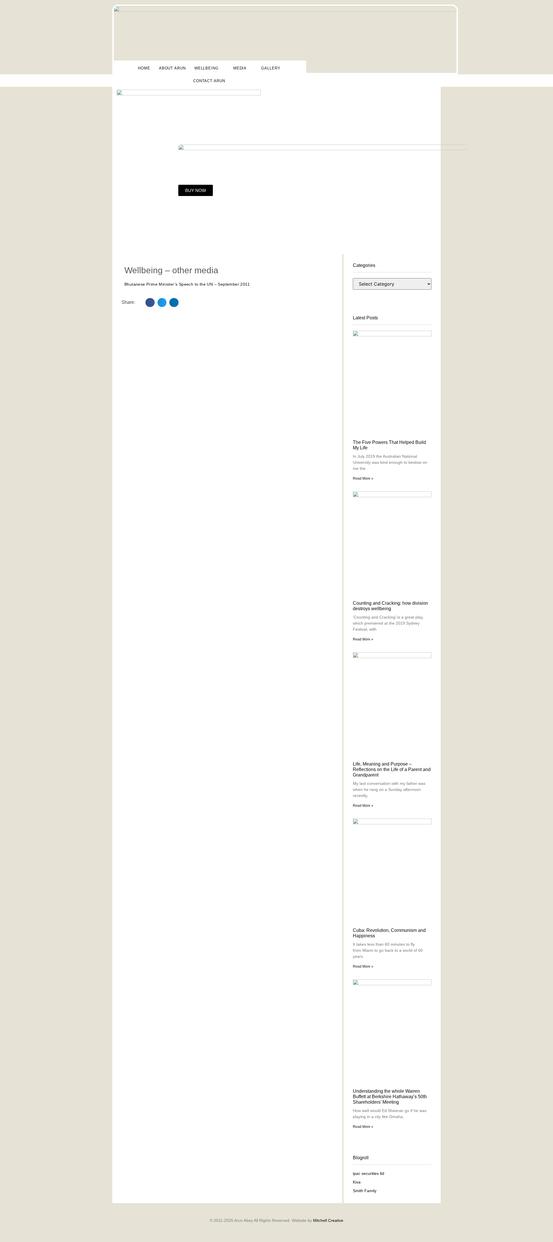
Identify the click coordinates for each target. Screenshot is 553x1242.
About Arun (172, 68)
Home (144, 68)
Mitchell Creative (328, 1220)
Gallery (270, 68)
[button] (150, 302)
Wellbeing (206, 68)
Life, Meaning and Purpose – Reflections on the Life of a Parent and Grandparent (392, 769)
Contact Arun (209, 81)
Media (240, 68)
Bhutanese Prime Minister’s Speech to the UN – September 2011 (187, 284)
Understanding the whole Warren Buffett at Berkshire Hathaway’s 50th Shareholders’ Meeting (390, 1097)
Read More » (363, 478)
